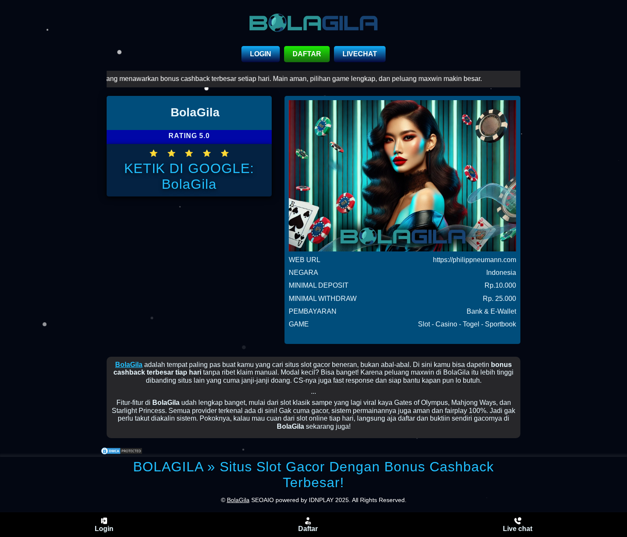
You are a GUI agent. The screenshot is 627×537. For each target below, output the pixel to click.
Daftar (308, 528)
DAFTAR (307, 54)
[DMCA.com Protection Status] (121, 452)
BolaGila (128, 364)
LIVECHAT (360, 54)
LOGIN (260, 54)
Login (104, 528)
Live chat (517, 528)
